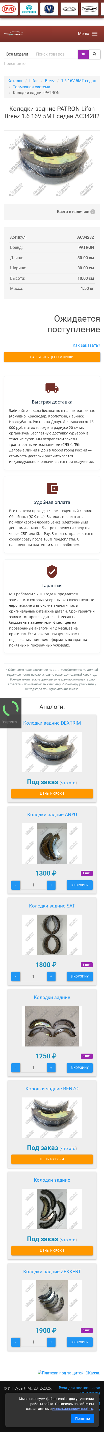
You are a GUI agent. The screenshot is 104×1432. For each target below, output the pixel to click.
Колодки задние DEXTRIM (52, 723)
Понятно (82, 1419)
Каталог (15, 80)
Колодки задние (52, 997)
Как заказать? (86, 345)
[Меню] (94, 33)
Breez (50, 80)
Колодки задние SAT (52, 906)
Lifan (34, 80)
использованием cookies (72, 1409)
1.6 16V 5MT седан (78, 80)
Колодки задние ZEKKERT (52, 1271)
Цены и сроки (52, 793)
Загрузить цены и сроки (51, 357)
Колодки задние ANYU (52, 814)
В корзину (80, 885)
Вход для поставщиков (79, 1388)
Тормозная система (31, 86)
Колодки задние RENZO (52, 1089)
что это (68, 782)
